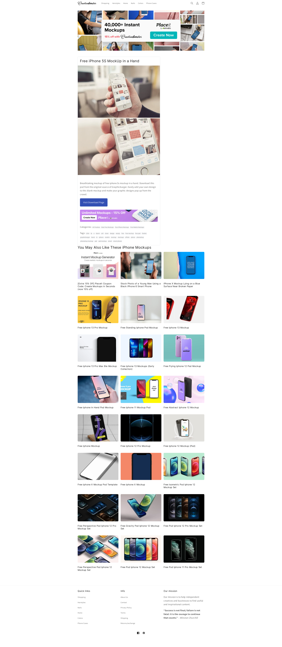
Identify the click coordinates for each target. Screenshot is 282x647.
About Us (124, 597)
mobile (107, 237)
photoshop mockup (86, 241)
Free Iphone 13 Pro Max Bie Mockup (97, 366)
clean (107, 233)
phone (133, 237)
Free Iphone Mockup (89, 446)
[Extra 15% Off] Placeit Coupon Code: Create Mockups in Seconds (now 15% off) (96, 286)
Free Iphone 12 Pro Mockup (135, 446)
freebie (144, 233)
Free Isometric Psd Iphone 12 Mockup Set (179, 486)
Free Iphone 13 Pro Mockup (92, 327)
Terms (123, 613)
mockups (121, 237)
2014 (87, 233)
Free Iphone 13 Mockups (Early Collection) (137, 367)
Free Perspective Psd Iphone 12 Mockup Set (95, 568)
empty (118, 233)
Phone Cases (83, 623)
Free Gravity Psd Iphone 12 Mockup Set (140, 527)
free (123, 233)
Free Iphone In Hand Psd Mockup (96, 407)
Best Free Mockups (107, 227)
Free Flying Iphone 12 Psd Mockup (182, 366)
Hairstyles (82, 602)
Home (80, 613)
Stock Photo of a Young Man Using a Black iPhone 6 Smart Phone (141, 285)
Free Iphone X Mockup (133, 484)
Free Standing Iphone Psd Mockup (139, 327)
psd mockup (103, 241)
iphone (101, 237)
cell (102, 233)
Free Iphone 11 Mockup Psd (135, 407)
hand (93, 237)
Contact (124, 602)
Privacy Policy (126, 607)
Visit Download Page (93, 202)
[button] (192, 3)
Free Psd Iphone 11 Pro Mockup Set (183, 567)
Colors (80, 618)
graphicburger (85, 237)
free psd (138, 233)
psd (96, 241)
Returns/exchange (128, 623)
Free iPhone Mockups (122, 227)
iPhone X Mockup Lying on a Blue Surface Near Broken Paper (182, 285)
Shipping (124, 618)
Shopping (82, 597)
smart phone (117, 241)
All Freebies (96, 227)
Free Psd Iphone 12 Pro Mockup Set (183, 526)
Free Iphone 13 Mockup (176, 327)
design (112, 233)
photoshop (140, 237)
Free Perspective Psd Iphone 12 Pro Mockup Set (97, 527)
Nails (80, 607)
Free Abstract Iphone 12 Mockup (181, 407)
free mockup (129, 233)
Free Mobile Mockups (137, 227)
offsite (127, 237)
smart (110, 241)
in (96, 237)
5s (91, 233)
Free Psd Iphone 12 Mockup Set (138, 567)
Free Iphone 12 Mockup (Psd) (179, 446)
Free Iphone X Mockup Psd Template (98, 484)
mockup (113, 237)
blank (98, 233)
